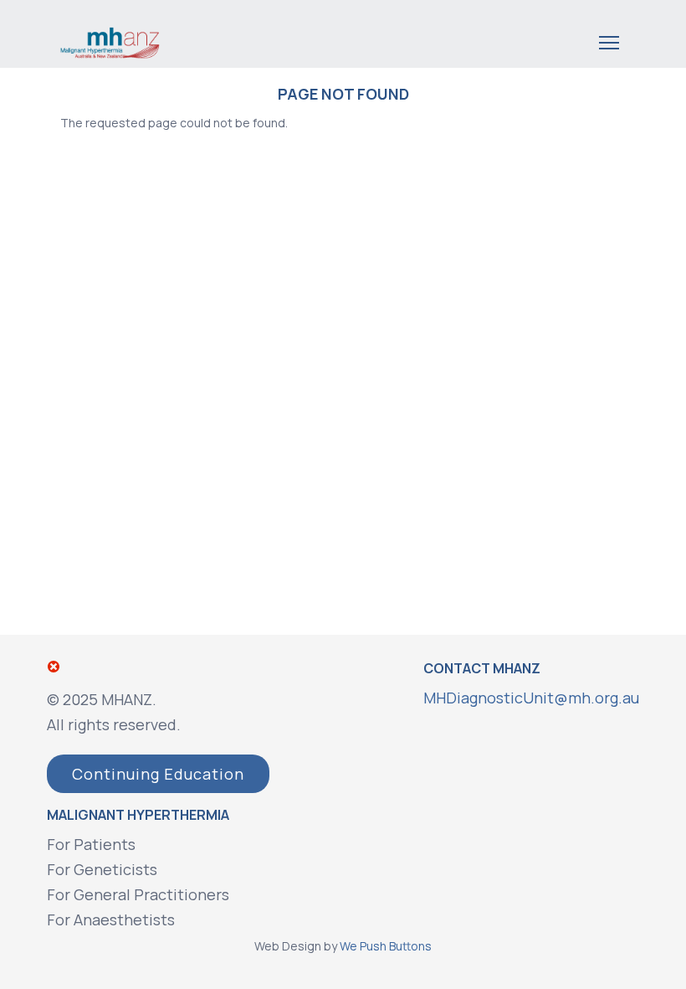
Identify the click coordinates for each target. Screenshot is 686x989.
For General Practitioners (138, 894)
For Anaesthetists (111, 919)
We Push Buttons (386, 946)
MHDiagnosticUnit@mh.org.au (531, 698)
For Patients (91, 844)
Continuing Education (158, 774)
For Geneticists (102, 869)
